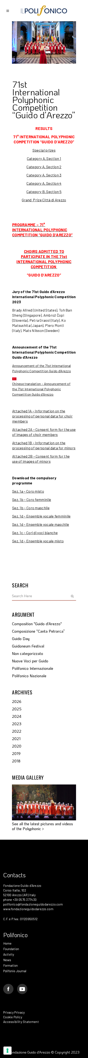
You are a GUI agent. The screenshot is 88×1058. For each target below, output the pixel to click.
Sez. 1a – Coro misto (28, 491)
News (7, 960)
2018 (16, 760)
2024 (16, 716)
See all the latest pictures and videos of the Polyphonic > (42, 826)
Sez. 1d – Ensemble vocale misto (38, 541)
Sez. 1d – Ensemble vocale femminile (41, 516)
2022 (16, 731)
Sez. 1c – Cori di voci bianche (35, 532)
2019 (16, 753)
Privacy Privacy (14, 1012)
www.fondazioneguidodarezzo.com (28, 909)
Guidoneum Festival (28, 646)
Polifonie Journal (14, 971)
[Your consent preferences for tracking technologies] (7, 1051)
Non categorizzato (27, 653)
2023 (16, 723)
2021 (16, 738)
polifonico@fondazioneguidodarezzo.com (33, 904)
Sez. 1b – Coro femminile (31, 499)
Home (7, 943)
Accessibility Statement (21, 1022)
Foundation (11, 949)
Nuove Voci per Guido (30, 660)
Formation (10, 965)
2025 (17, 708)
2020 (16, 746)
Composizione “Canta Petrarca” (38, 631)
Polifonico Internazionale (32, 668)
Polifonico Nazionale (29, 675)
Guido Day (20, 638)
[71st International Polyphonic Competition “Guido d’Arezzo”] (44, 42)
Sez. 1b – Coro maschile (31, 508)
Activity (8, 954)
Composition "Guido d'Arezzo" (37, 623)
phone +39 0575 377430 (20, 899)
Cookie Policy (12, 1017)
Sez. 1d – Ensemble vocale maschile (40, 524)
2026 (16, 701)
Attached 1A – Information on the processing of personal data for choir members (42, 416)
